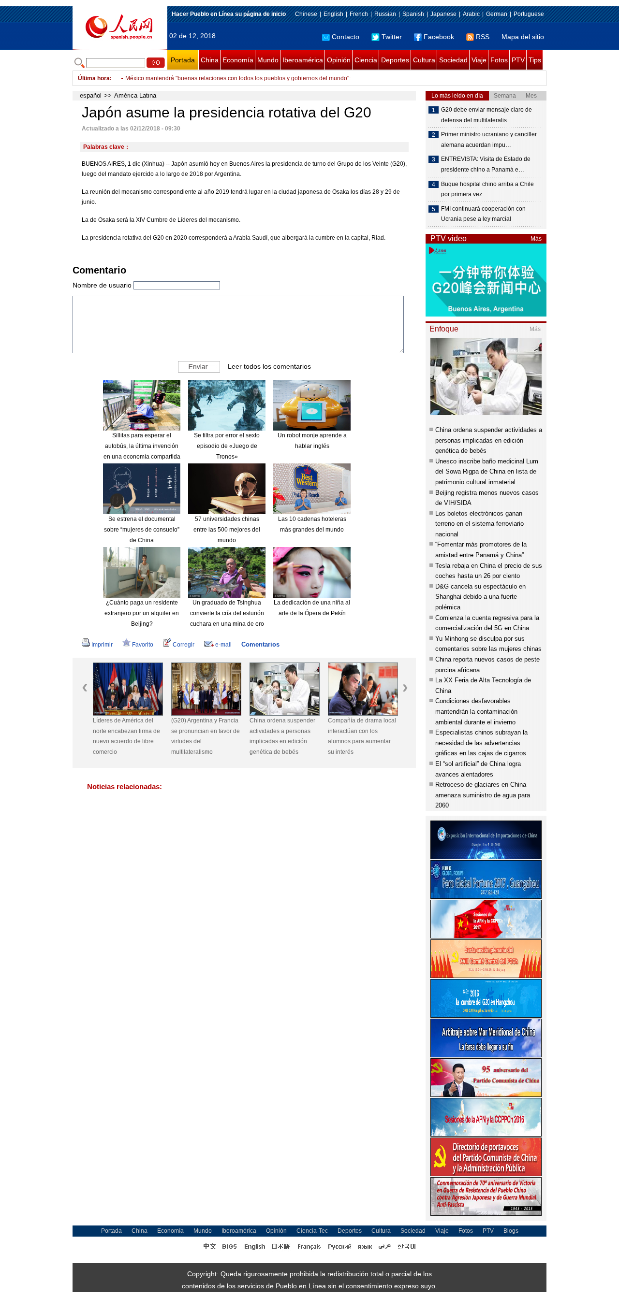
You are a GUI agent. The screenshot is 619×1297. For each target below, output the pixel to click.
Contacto (345, 37)
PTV (518, 60)
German (496, 14)
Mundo (268, 60)
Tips (535, 60)
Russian (385, 14)
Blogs (510, 1230)
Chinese (306, 14)
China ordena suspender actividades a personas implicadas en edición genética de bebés (279, 736)
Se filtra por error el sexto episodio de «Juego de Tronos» (227, 446)
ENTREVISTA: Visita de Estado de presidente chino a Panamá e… (486, 164)
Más (536, 238)
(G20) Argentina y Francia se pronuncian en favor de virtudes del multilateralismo (202, 736)
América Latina (135, 95)
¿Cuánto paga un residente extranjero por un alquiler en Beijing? (141, 613)
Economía (237, 60)
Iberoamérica (302, 60)
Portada (183, 60)
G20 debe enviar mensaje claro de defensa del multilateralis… (486, 115)
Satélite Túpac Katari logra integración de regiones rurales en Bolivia (215, 78)
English (333, 14)
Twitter (392, 37)
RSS (482, 37)
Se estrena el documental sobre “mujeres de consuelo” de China (141, 529)
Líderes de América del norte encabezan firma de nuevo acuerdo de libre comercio (123, 736)
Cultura (424, 60)
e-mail (223, 644)
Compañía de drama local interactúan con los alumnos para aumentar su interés (358, 736)
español (91, 95)
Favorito (142, 644)
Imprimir (102, 644)
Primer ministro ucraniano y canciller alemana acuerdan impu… (489, 139)
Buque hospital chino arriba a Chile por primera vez (487, 189)
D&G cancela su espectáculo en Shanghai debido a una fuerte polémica (480, 597)
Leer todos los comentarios (269, 366)
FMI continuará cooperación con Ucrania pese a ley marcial (483, 214)
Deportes (395, 60)
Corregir (183, 644)
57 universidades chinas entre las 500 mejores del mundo (226, 529)
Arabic (471, 14)
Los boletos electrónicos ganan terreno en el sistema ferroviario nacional (479, 524)
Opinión (339, 60)
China (210, 60)
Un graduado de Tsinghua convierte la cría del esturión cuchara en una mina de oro (227, 613)
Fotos (499, 60)
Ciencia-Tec (312, 1230)
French (359, 14)
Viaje (479, 60)
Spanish (413, 14)
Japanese (443, 14)
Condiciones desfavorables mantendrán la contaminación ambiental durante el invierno (476, 711)
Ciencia (365, 60)
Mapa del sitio (522, 37)
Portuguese (529, 14)
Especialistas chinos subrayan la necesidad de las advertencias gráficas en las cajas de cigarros (481, 743)
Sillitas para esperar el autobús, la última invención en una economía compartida (141, 446)
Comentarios (260, 644)
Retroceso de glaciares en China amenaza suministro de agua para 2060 (482, 795)
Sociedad (453, 60)
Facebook (439, 37)
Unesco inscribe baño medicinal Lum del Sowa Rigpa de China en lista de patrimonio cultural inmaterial (486, 472)
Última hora (94, 78)
